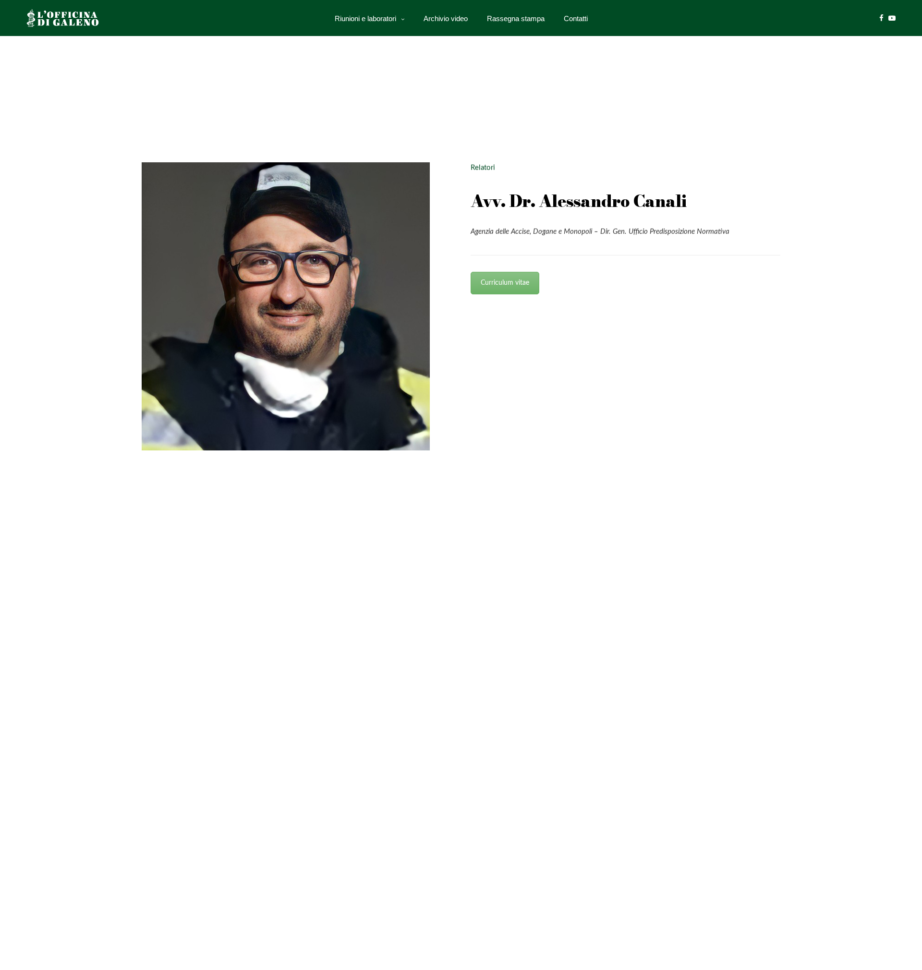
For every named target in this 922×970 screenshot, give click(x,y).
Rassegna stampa (516, 18)
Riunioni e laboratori (365, 18)
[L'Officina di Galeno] (65, 18)
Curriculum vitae (505, 282)
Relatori (483, 167)
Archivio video (446, 18)
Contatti (576, 18)
